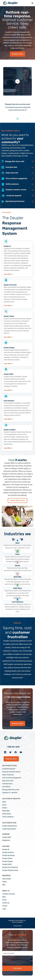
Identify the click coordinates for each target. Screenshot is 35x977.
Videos (4, 882)
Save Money (6, 787)
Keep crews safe (7, 781)
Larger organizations (9, 829)
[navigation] (10, 3)
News (4, 897)
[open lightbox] (17, 81)
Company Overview (8, 894)
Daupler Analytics (8, 852)
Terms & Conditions (17, 922)
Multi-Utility (6, 811)
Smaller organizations (9, 826)
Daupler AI (5, 849)
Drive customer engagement (11, 778)
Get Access (17, 968)
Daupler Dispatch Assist (10, 870)
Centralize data (7, 784)
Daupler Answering (8, 855)
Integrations (6, 840)
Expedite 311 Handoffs (9, 792)
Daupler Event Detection (10, 867)
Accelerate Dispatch (8, 769)
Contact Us (5, 903)
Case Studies (6, 879)
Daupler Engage (7, 861)
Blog (3, 885)
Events (4, 900)
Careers (4, 906)
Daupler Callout (7, 858)
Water (4, 802)
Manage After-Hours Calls (10, 790)
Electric (4, 808)
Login (4, 909)
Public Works (6, 814)
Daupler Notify (7, 864)
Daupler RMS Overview (17, 500)
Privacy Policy (18, 926)
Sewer (4, 805)
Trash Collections (8, 817)
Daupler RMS (6, 837)
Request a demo (17, 54)
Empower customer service (11, 772)
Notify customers (8, 775)
